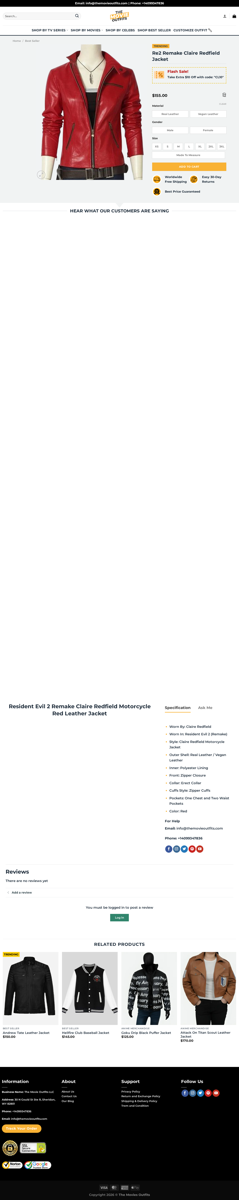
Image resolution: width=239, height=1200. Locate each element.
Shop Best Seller (154, 30)
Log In (119, 917)
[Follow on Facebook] (168, 849)
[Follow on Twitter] (184, 849)
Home (17, 40)
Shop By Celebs (120, 30)
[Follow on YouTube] (199, 849)
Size (155, 138)
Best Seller (32, 40)
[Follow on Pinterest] (192, 849)
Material (157, 106)
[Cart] (234, 16)
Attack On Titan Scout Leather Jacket (205, 1035)
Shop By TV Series (49, 30)
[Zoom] (41, 175)
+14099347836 (190, 838)
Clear (222, 104)
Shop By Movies (86, 30)
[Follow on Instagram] (176, 849)
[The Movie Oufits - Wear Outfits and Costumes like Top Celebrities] (119, 16)
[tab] (178, 708)
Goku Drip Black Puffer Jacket (146, 1033)
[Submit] (77, 16)
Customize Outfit (190, 30)
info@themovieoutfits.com (199, 828)
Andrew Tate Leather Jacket (26, 1033)
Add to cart (189, 166)
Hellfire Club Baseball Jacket (85, 1033)
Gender (157, 122)
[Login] (225, 16)
